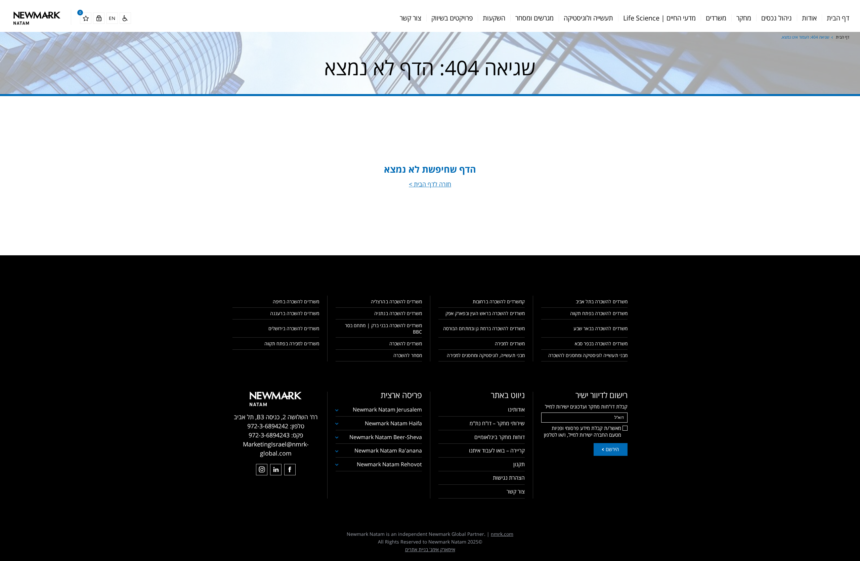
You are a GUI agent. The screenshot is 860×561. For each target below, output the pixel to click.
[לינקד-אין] (276, 469)
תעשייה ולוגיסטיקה (588, 18)
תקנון (519, 464)
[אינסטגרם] (261, 469)
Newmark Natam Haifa (393, 423)
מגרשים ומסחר (534, 18)
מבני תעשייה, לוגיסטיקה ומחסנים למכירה (486, 355)
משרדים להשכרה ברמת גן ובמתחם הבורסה (484, 328)
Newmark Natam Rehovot (389, 464)
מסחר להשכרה (407, 355)
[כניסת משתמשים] (98, 18)
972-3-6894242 (267, 426)
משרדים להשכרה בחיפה (296, 301)
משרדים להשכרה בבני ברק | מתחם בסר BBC (383, 328)
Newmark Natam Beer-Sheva (385, 437)
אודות (809, 18)
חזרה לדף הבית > (430, 184)
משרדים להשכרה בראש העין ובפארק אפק (485, 313)
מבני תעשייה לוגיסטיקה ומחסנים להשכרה (588, 355)
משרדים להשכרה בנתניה (398, 313)
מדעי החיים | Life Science (659, 18)
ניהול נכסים (776, 18)
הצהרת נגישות (509, 477)
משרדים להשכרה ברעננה (294, 313)
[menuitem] (838, 18)
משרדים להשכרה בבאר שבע (600, 328)
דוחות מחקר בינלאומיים (499, 437)
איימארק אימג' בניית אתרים (430, 549)
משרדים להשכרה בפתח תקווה (599, 313)
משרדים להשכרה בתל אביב (602, 301)
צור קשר (410, 18)
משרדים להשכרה (405, 343)
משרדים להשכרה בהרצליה (396, 301)
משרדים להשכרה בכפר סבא (601, 343)
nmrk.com (502, 534)
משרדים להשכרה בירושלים (293, 328)
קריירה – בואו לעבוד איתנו (497, 450)
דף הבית (838, 18)
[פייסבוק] (290, 469)
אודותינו (516, 409)
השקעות (494, 18)
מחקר (743, 18)
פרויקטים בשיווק (452, 18)
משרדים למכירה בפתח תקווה (291, 343)
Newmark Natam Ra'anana (388, 450)
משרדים (716, 18)
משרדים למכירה (510, 343)
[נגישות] (125, 18)
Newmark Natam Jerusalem (387, 409)
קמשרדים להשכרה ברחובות (499, 301)
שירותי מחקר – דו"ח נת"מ (497, 423)
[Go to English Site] (112, 18)
